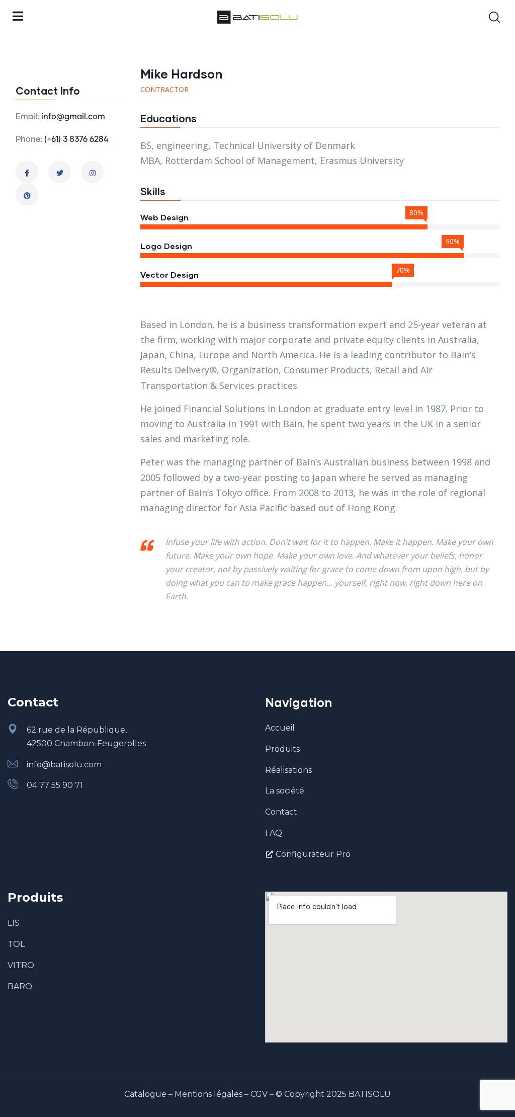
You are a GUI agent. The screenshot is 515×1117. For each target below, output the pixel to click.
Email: (27, 117)
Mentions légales (208, 1094)
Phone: (29, 139)
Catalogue (145, 1094)
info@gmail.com (73, 117)
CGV (259, 1094)
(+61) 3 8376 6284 (76, 139)
